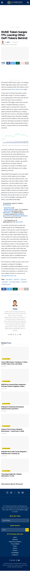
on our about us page (22, 510)
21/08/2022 (4, 478)
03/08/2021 (15, 42)
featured (16, 279)
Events (15, 546)
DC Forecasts (10, 563)
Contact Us (15, 554)
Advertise (15, 539)
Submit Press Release (15, 541)
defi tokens (9, 279)
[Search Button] (27, 529)
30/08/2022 (4, 388)
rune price (23, 279)
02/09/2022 (4, 366)
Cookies (16, 565)
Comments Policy (23, 565)
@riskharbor (16, 216)
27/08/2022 (4, 455)
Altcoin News (6, 358)
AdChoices (20, 566)
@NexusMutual (19, 214)
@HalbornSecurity (9, 209)
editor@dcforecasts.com (8, 276)
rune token (5, 282)
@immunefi (7, 211)
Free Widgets (15, 552)
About (15, 537)
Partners (15, 550)
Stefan (8, 42)
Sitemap (9, 566)
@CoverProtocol (8, 216)
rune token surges (15, 282)
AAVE (5, 197)
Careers (15, 548)
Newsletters (14, 566)
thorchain (24, 282)
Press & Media (15, 544)
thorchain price (6, 284)
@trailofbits (7, 208)
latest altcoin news (17, 89)
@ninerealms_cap (8, 212)
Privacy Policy (11, 565)
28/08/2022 (4, 433)
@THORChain (7, 205)
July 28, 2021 (19, 222)
